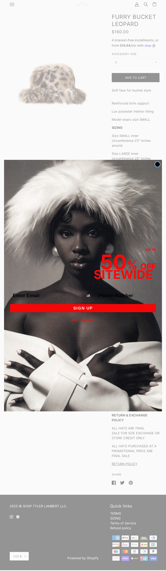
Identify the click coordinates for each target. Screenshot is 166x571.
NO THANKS (83, 320)
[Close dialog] (157, 164)
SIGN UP (83, 308)
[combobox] (90, 295)
